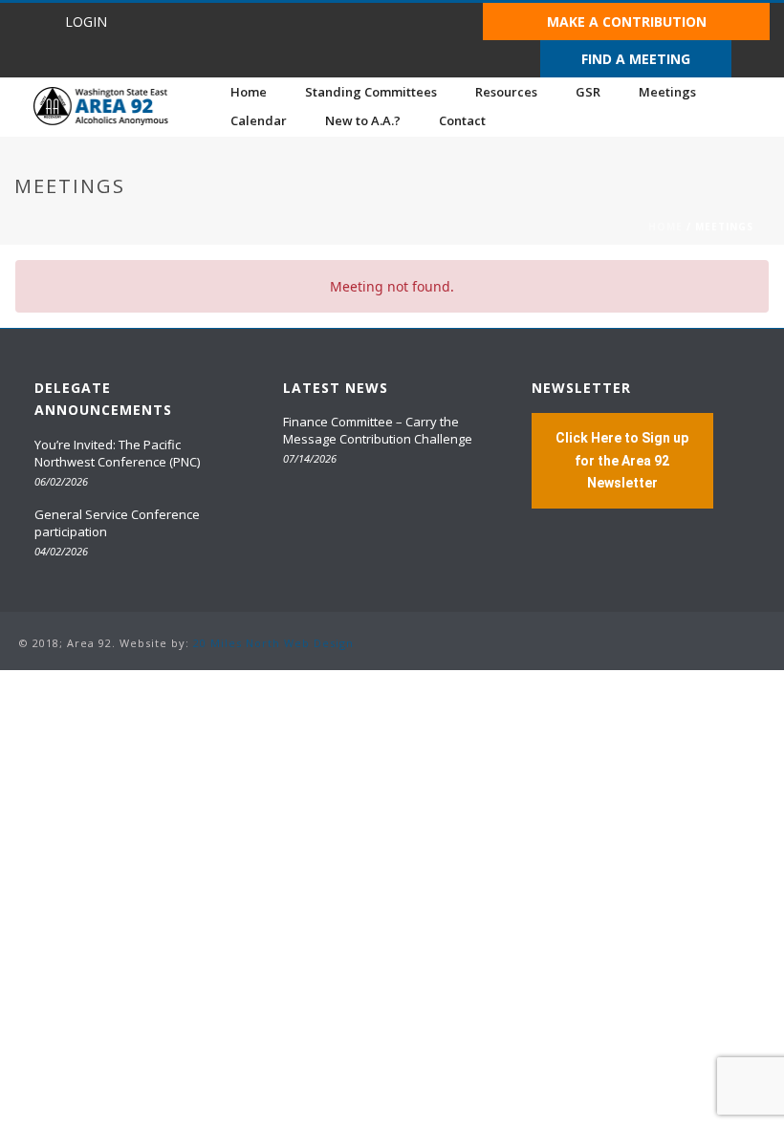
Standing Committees (371, 91)
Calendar (258, 120)
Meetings (667, 91)
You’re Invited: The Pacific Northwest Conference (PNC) (117, 453)
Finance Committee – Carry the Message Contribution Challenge (377, 430)
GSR (588, 91)
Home (248, 91)
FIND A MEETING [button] (635, 59)
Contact (462, 120)
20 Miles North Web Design (273, 643)
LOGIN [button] (86, 21)
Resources (506, 91)
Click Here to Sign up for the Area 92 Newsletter (621, 459)
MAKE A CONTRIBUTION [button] (627, 21)
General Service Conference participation (117, 523)
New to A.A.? (363, 120)
